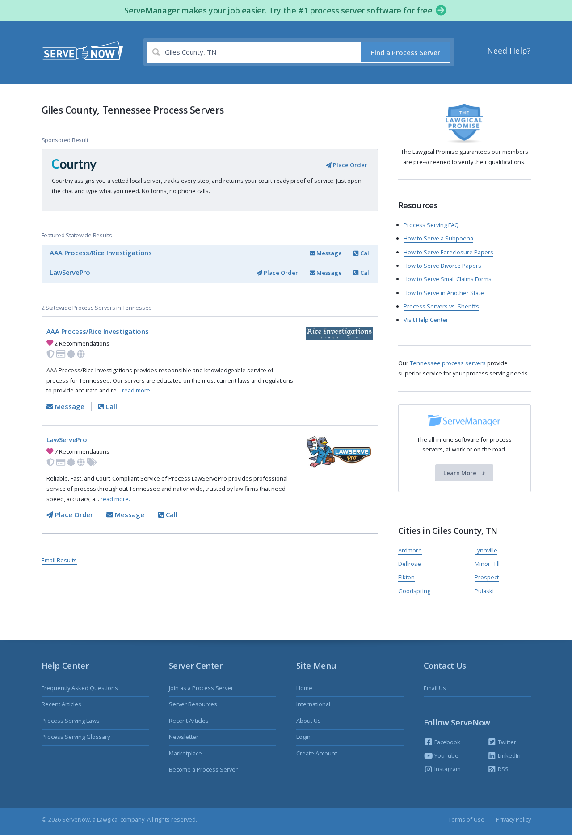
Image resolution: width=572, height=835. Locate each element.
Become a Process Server (203, 769)
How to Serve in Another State (444, 293)
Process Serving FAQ (431, 225)
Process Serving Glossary (76, 737)
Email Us (435, 688)
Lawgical (108, 819)
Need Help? (509, 50)
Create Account (316, 753)
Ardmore (410, 550)
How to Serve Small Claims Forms (448, 279)
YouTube (445, 755)
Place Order (349, 165)
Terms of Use (466, 819)
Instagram (447, 769)
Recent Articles (61, 704)
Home (304, 688)
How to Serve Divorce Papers (442, 265)
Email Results (59, 560)
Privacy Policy (513, 819)
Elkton (406, 577)
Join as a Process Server (201, 688)
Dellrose (409, 564)
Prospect (487, 577)
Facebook (446, 742)
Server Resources (193, 704)
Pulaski (484, 591)
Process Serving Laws (71, 721)
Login (303, 737)
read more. (136, 390)
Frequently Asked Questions (80, 688)
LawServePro (70, 272)
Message (328, 253)
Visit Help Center (426, 320)
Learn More (460, 473)
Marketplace (185, 753)
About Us (308, 721)
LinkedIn (508, 755)
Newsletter (183, 737)
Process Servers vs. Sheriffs (441, 306)
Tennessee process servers (448, 363)
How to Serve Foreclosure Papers (448, 252)
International (313, 704)
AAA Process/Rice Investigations (101, 252)
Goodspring (414, 591)
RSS (502, 769)
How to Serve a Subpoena (438, 238)
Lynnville (486, 550)
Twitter (506, 742)
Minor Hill (487, 564)
